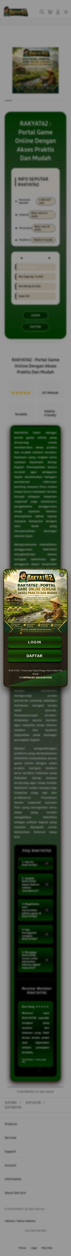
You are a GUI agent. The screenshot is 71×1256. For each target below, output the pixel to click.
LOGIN (34, 642)
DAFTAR (35, 656)
